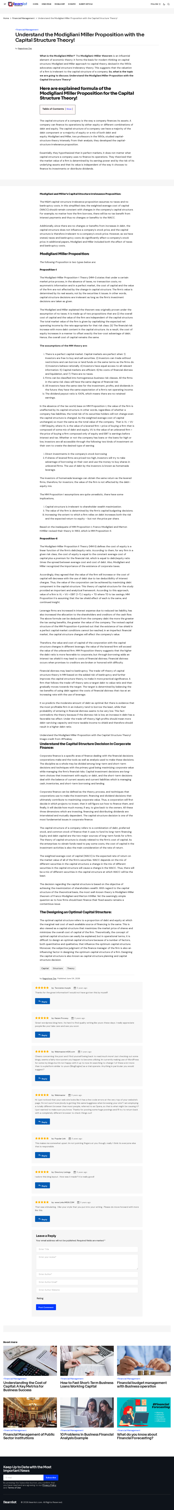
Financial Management (23, 18)
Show (69, 109)
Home (6, 18)
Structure (58, 968)
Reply (44, 1002)
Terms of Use (14, 1487)
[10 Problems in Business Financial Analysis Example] (87, 1412)
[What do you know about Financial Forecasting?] (144, 1412)
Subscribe (51, 1477)
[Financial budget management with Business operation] (144, 1361)
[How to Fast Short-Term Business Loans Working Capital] (87, 1361)
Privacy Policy (49, 1485)
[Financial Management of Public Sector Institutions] (30, 1412)
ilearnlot (10, 1502)
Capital (45, 968)
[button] (5, 4)
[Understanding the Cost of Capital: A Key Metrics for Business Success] (30, 1361)
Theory (70, 968)
